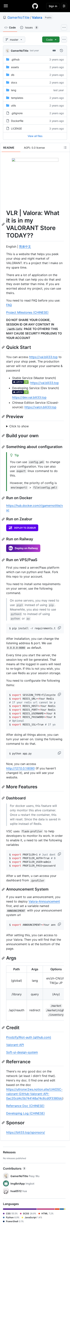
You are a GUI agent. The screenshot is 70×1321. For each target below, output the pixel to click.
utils (13, 105)
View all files (35, 136)
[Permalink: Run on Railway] (3, 539)
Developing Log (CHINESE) (25, 1113)
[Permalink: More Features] (3, 786)
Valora (37, 17)
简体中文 (25, 246)
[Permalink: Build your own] (3, 435)
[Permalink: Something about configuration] (3, 447)
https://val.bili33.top (43, 357)
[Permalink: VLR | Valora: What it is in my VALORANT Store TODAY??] (3, 224)
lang (13, 90)
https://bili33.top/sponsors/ (25, 1132)
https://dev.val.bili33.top (29, 397)
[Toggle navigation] (6, 6)
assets (15, 67)
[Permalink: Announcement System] (3, 889)
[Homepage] (35, 6)
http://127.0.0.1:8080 (20, 768)
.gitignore (17, 113)
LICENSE (16, 128)
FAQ (9, 305)
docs (14, 82)
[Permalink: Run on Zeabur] (3, 519)
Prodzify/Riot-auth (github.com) (28, 1037)
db (12, 74)
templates (17, 97)
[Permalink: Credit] (3, 1027)
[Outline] (65, 147)
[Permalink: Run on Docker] (3, 498)
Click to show (19, 426)
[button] (59, 627)
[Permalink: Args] (3, 958)
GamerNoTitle (18, 17)
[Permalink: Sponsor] (3, 1122)
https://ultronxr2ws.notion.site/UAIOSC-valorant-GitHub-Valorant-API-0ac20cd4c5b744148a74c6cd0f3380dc (34, 1093)
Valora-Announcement (44, 901)
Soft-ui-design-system (22, 1052)
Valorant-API (15, 1045)
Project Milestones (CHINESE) (27, 312)
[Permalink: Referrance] (3, 1061)
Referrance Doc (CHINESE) (25, 1106)
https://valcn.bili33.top (40, 407)
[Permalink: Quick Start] (3, 347)
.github (15, 59)
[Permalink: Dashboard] (3, 798)
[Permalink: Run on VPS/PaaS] (3, 560)
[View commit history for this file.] (61, 50)
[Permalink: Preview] (3, 416)
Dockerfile (17, 120)
